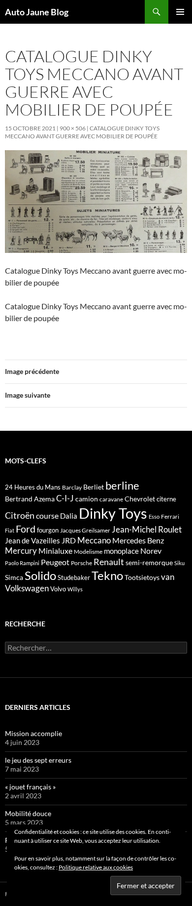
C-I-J (65, 498)
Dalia (68, 515)
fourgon (48, 530)
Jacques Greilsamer (85, 530)
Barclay (72, 487)
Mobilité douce (28, 813)
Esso (154, 516)
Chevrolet (140, 498)
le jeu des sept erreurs (38, 760)
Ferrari (170, 516)
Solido (40, 575)
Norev (150, 550)
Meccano (94, 540)
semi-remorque (149, 562)
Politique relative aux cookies (96, 867)
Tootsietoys (142, 577)
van (167, 577)
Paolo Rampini (22, 563)
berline (122, 485)
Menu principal (180, 12)
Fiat (9, 530)
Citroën (19, 515)
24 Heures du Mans (33, 487)
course (47, 515)
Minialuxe (55, 550)
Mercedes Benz (138, 540)
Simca (14, 577)
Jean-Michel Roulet (147, 530)
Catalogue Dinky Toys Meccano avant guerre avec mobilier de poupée (82, 132)
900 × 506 (73, 128)
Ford (25, 529)
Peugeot (55, 562)
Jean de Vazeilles (32, 540)
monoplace (121, 550)
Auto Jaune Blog (36, 11)
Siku (179, 563)
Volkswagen (27, 588)
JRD (69, 540)
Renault (109, 561)
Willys (75, 589)
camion (86, 498)
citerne (166, 499)
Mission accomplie (33, 733)
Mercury (21, 551)
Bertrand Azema (30, 498)
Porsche (81, 563)
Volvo (58, 589)
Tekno (107, 575)
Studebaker (74, 577)
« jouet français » (30, 786)
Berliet (93, 487)
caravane (111, 499)
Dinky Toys (113, 513)
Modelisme (88, 551)
